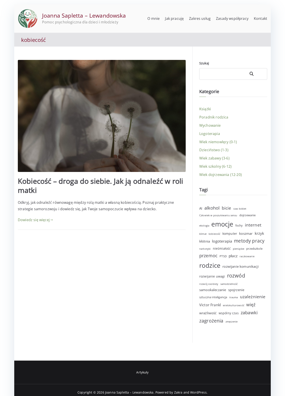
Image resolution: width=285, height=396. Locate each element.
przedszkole (254, 249)
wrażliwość (208, 313)
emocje (222, 224)
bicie (226, 208)
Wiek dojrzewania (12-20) (220, 174)
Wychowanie (210, 125)
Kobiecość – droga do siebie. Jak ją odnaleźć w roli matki (100, 185)
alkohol (212, 208)
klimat (203, 233)
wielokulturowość (233, 305)
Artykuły (142, 372)
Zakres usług (200, 18)
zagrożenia (211, 321)
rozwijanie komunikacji (240, 266)
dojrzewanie (247, 215)
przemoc (208, 256)
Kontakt (260, 18)
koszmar (245, 233)
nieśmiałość (222, 248)
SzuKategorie (257, 74)
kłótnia (204, 241)
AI (200, 208)
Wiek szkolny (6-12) (215, 166)
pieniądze (238, 248)
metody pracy (249, 241)
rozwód (236, 275)
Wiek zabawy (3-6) (214, 158)
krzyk (259, 233)
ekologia (204, 225)
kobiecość (214, 233)
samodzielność (229, 284)
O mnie (153, 18)
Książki (205, 108)
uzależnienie (253, 297)
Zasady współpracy (232, 18)
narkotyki (205, 248)
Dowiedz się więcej (34, 219)
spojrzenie (236, 290)
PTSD (223, 256)
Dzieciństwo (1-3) (213, 149)
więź (251, 305)
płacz (233, 255)
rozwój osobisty (208, 284)
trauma (233, 297)
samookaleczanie (212, 290)
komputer (229, 233)
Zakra (178, 392)
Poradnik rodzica (213, 117)
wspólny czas (229, 313)
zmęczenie (232, 321)
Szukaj (204, 63)
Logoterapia (209, 133)
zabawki (249, 313)
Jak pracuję (174, 18)
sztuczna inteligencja (213, 297)
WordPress (198, 392)
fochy (239, 225)
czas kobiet (239, 208)
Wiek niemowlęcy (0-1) (218, 141)
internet (253, 225)
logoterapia (222, 241)
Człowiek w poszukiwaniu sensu (218, 215)
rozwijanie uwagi (212, 276)
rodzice (209, 265)
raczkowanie (247, 256)
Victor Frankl (210, 304)
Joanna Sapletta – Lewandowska (84, 15)
